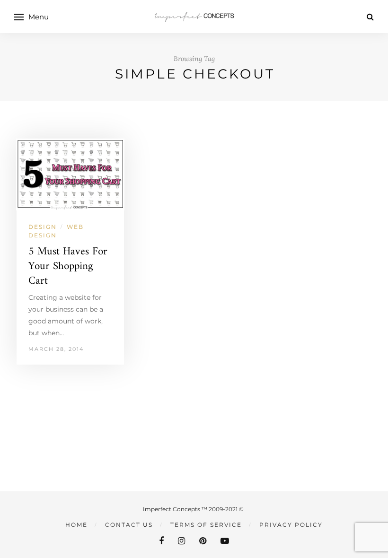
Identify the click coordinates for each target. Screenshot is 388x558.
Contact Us (129, 524)
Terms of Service (206, 524)
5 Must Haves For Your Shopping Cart (67, 266)
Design (42, 226)
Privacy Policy (291, 524)
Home (76, 524)
